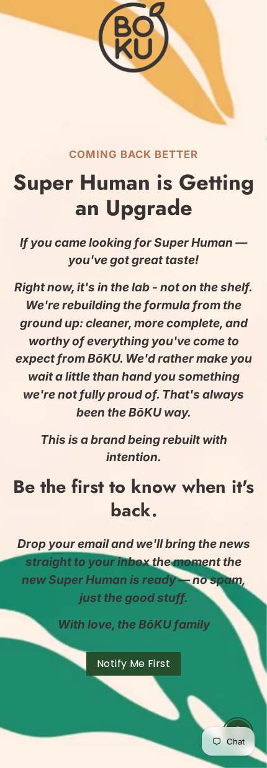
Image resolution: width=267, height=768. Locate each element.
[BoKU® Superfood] (133, 37)
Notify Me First (133, 663)
